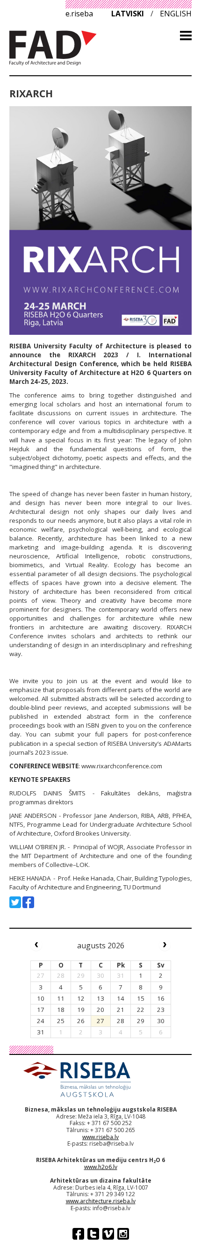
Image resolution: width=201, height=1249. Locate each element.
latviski (127, 13)
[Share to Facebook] (28, 902)
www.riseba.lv (100, 1137)
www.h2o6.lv (100, 1167)
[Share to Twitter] (15, 902)
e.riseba (79, 13)
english (176, 13)
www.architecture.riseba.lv (101, 1201)
